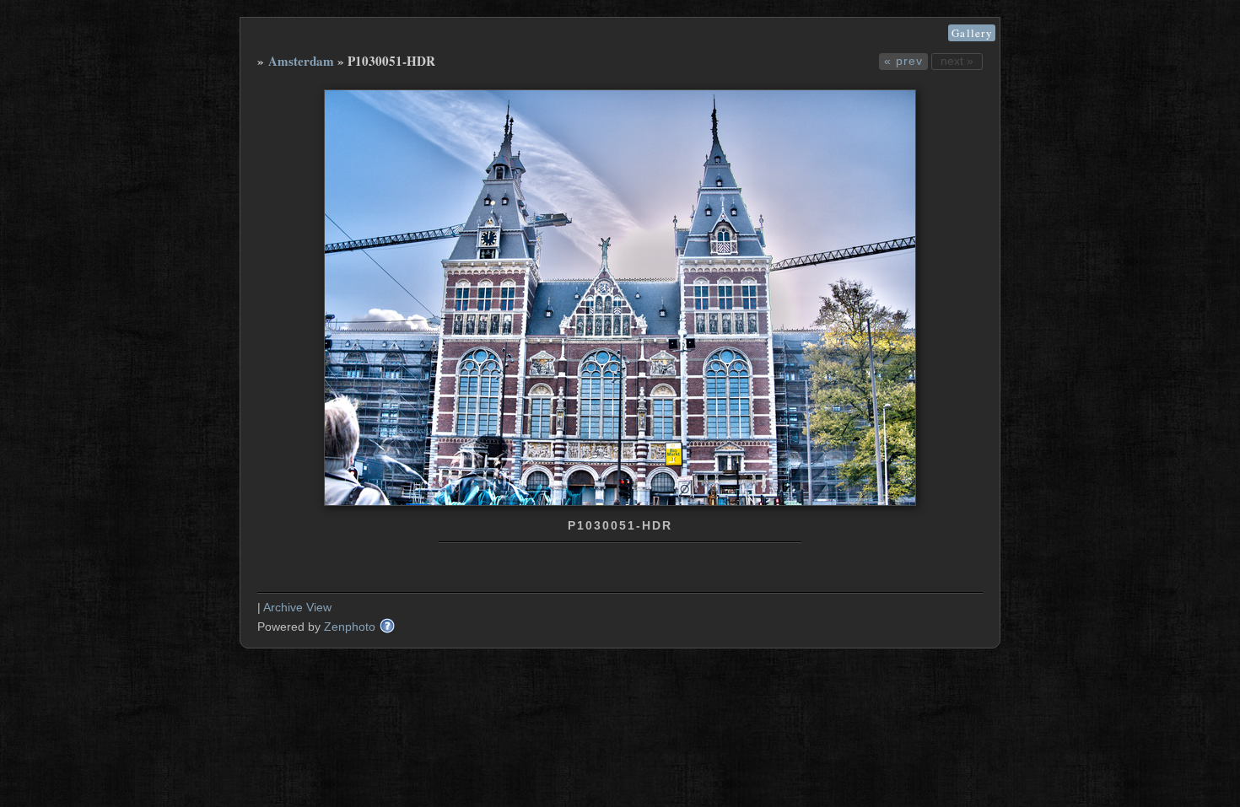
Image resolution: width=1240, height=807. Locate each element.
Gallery (972, 32)
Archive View (297, 607)
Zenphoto (349, 626)
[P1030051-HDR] (620, 501)
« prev (903, 60)
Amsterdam (301, 60)
